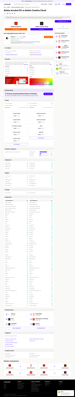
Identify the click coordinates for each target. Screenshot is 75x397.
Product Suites (32, 340)
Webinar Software (34, 387)
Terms (10, 395)
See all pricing (17, 144)
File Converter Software (9, 346)
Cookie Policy (6, 395)
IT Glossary (47, 384)
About (5, 384)
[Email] (12, 13)
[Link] (15, 13)
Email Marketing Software (35, 385)
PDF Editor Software (9, 344)
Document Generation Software (11, 342)
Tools (46, 385)
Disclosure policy (55, 18)
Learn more (25, 64)
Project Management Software (36, 384)
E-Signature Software (9, 340)
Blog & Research (48, 383)
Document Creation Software (10, 338)
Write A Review (20, 388)
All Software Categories (35, 391)
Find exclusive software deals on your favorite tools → (42, 1)
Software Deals (20, 384)
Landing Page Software (35, 388)
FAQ (4, 386)
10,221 (37, 52)
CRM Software (33, 383)
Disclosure (24, 395)
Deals (57, 4)
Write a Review (44, 4)
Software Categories (21, 383)
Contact (5, 385)
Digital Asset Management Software (11, 54)
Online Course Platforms (35, 389)
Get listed (68, 4)
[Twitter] (8, 13)
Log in (64, 4)
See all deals (49, 93)
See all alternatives (17, 328)
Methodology (60, 18)
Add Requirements (62, 21)
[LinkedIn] (10, 13)
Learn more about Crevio (28, 43)
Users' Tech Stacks (21, 387)
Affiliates (5, 387)
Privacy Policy (14, 395)
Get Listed (60, 383)
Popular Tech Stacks (21, 385)
